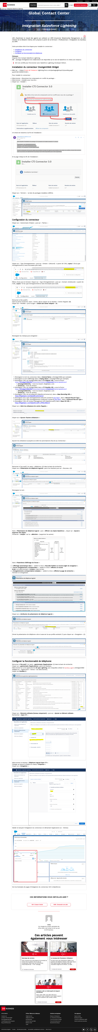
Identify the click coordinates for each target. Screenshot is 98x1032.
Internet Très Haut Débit (31, 1021)
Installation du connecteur (23, 49)
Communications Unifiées (56, 1019)
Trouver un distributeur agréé (80, 1019)
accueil (2, 8)
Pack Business (29, 1019)
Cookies (13, 1029)
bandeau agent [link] (69, 668)
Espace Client (94, 1)
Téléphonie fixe (29, 1016)
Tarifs (27, 1024)
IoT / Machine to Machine (55, 1017)
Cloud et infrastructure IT (55, 1021)
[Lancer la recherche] (66, 5)
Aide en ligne (69, 5)
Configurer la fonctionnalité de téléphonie (28, 53)
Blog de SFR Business (6, 1022)
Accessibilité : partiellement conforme (36, 1029)
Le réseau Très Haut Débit (6, 1017)
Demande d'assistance (81, 5)
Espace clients (77, 1016)
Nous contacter (80, 1)
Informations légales (6, 1029)
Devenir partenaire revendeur (80, 1021)
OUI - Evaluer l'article (37, 904)
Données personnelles (21, 1029)
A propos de (4, 1016)
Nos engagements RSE (6, 1019)
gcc (5, 8)
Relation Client (29, 1022)
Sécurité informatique (55, 1022)
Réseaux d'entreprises (55, 1016)
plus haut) (56, 398)
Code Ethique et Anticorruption (8, 1021)
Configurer (18, 51)
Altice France (48, 1029)
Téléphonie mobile (30, 1017)
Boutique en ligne (78, 1017)
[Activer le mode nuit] (93, 5)
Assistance (87, 1)
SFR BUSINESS (4, 1013)
